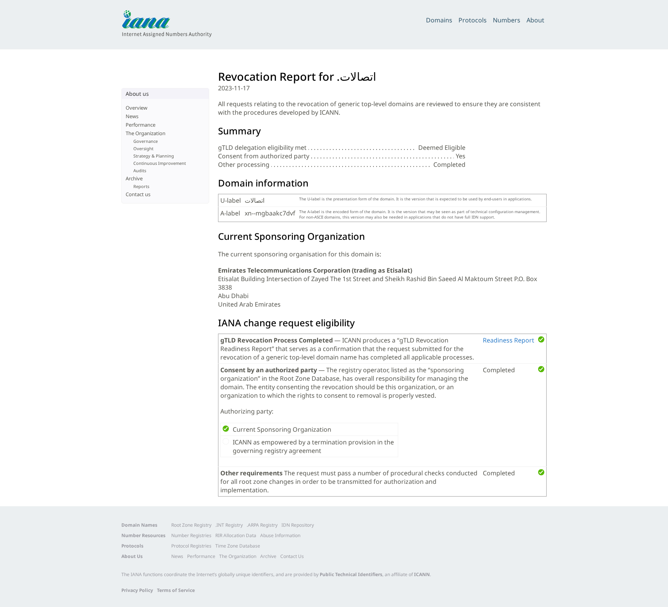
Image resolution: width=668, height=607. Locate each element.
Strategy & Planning (153, 156)
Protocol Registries (191, 546)
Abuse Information (280, 535)
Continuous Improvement (159, 163)
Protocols (472, 20)
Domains (439, 20)
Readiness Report (508, 340)
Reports (141, 186)
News (132, 116)
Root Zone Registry (191, 525)
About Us (132, 556)
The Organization (145, 133)
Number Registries (191, 535)
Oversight (143, 148)
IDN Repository (297, 525)
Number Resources (143, 535)
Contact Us (292, 556)
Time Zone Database (237, 546)
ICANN (422, 574)
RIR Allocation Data (235, 535)
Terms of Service (176, 590)
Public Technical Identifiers (351, 574)
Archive (134, 178)
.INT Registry (229, 525)
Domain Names (139, 525)
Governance (145, 141)
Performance (140, 124)
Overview (136, 107)
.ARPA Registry (262, 525)
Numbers (506, 20)
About (535, 20)
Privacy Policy (137, 590)
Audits (139, 170)
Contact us (138, 194)
